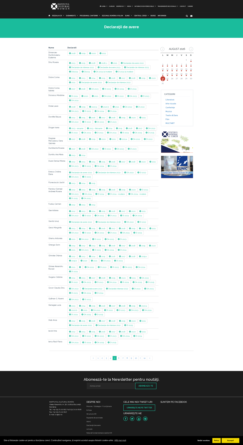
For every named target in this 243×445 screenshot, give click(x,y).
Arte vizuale (171, 104)
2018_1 (104, 63)
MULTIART (170, 123)
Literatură (170, 100)
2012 (73, 78)
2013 (73, 63)
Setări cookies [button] (203, 440)
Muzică (169, 111)
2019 (83, 53)
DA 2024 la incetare (103, 72)
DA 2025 (138, 133)
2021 (103, 53)
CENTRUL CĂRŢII (140, 16)
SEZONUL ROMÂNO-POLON (112, 16)
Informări (162, 16)
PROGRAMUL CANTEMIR (89, 16)
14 (144, 358)
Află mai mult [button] (120, 440)
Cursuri (112, 6)
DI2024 (87, 72)
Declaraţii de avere (93, 425)
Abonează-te (145, 386)
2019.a (144, 256)
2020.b (106, 107)
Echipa (89, 410)
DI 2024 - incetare (117, 194)
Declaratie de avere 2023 (109, 67)
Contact (183, 6)
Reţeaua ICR (57, 16)
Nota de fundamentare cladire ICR (99, 433)
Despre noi (120, 6)
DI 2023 (107, 89)
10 (136, 358)
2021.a (124, 139)
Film (167, 119)
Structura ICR (91, 414)
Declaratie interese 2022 (118, 289)
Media (129, 6)
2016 (113, 78)
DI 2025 (150, 133)
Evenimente (71, 16)
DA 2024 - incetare (138, 194)
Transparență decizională (167, 6)
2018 (73, 53)
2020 (93, 53)
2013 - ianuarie (77, 128)
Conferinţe (170, 108)
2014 (93, 78)
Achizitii (89, 429)
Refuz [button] (216, 440)
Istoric (88, 421)
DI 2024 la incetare (125, 72)
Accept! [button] (230, 440)
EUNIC (127, 16)
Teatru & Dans (172, 115)
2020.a (94, 107)
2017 (123, 78)
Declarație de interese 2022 (82, 67)
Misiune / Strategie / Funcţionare (99, 406)
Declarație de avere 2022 (133, 63)
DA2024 (74, 72)
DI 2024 (133, 89)
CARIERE (190, 6)
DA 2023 (94, 89)
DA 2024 (120, 89)
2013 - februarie (95, 128)
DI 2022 (120, 96)
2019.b (74, 261)
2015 (83, 63)
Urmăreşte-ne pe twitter (139, 408)
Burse (153, 16)
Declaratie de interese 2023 (137, 67)
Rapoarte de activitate (94, 418)
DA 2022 (107, 96)
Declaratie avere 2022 (93, 289)
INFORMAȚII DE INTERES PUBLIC (144, 6)
